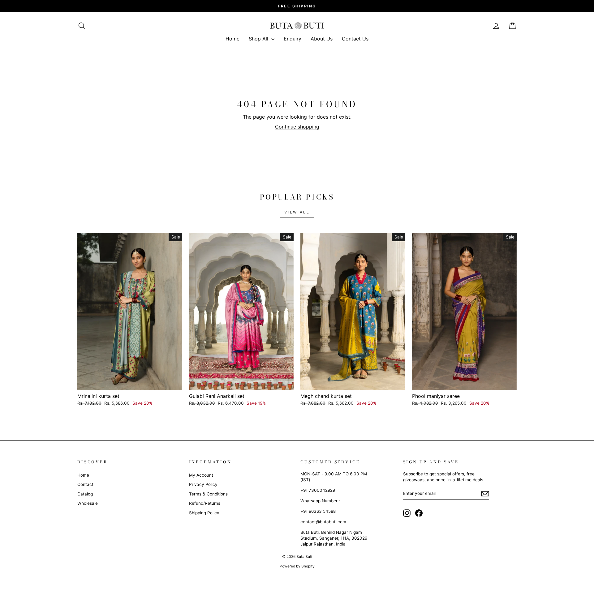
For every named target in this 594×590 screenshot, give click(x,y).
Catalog (85, 493)
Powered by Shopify (297, 566)
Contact (85, 484)
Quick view (129, 382)
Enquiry (292, 39)
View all (297, 212)
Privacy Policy (203, 484)
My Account (201, 475)
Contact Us (355, 39)
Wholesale (87, 503)
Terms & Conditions (208, 493)
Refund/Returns (204, 503)
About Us (322, 39)
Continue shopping (297, 127)
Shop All (259, 39)
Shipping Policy (204, 512)
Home (232, 39)
